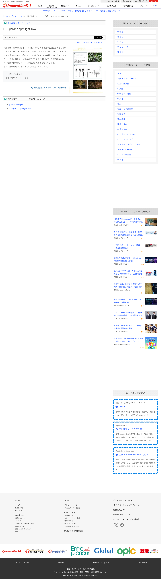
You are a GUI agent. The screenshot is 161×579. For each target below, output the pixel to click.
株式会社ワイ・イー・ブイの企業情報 (50, 88)
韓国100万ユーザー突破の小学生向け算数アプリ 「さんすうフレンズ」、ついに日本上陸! (128, 340)
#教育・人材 (121, 129)
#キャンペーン (122, 47)
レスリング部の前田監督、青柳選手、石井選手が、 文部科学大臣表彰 (128, 314)
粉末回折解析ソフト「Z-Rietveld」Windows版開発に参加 (128, 259)
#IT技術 (119, 89)
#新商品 (119, 37)
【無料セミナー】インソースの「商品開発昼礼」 (127, 246)
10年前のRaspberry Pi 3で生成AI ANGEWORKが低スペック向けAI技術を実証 (128, 220)
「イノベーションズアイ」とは (126, 505)
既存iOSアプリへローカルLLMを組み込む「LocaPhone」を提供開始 (128, 272)
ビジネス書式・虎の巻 (71, 526)
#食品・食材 (121, 124)
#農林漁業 (120, 119)
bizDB (51, 6)
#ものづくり (80, 42)
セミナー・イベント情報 (72, 518)
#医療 (119, 104)
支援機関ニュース (70, 515)
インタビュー (19, 521)
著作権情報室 (128, 6)
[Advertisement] (54, 132)
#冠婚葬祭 (120, 114)
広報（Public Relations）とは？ (134, 454)
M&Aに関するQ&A (70, 523)
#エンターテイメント (125, 134)
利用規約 (61, 563)
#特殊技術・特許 (123, 94)
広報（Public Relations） (23, 529)
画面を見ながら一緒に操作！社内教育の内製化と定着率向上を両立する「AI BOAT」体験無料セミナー (128, 233)
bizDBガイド (19, 508)
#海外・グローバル (124, 149)
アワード (143, 6)
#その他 (119, 52)
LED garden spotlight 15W (20, 108)
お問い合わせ (142, 563)
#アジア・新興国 (123, 155)
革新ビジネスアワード (122, 500)
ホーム (5, 16)
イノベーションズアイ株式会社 (83, 569)
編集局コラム (19, 526)
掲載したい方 (126, 1)
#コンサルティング (124, 139)
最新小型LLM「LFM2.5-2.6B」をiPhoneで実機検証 (127, 301)
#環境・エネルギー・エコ (95, 42)
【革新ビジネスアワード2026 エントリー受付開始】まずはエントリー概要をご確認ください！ (80, 11)
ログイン (153, 1)
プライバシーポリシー (22, 563)
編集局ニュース (20, 518)
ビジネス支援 (111, 6)
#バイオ (119, 99)
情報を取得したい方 (140, 1)
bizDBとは (18, 511)
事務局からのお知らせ (101, 563)
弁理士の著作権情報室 (73, 531)
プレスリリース (93, 6)
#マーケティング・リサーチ (128, 144)
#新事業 (119, 32)
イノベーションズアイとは (110, 1)
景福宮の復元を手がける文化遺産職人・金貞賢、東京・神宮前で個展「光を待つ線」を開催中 (128, 285)
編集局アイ (65, 6)
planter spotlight (16, 105)
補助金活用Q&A (69, 521)
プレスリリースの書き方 (130, 429)
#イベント (120, 42)
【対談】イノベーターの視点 (24, 523)
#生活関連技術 (122, 84)
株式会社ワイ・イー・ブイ (19, 23)
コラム (78, 6)
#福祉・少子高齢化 (124, 109)
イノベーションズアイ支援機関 (126, 519)
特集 (16, 532)
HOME (40, 6)
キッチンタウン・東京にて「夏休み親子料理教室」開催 (128, 327)
